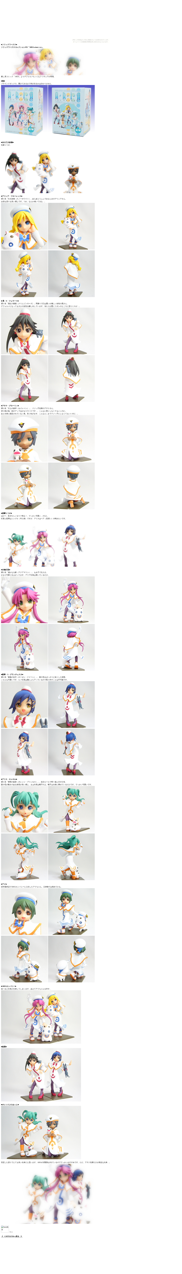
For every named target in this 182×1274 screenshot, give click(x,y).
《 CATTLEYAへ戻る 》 (12, 1236)
